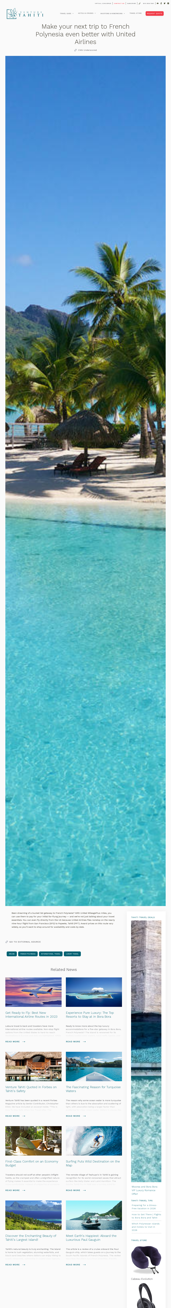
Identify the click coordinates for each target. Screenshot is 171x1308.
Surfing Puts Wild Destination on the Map (93, 1163)
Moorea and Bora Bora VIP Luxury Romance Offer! (144, 1190)
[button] (66, 13)
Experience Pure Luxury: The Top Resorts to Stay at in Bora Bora (90, 1014)
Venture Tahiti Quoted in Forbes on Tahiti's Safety (31, 1089)
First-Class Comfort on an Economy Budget (31, 1163)
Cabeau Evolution (142, 1278)
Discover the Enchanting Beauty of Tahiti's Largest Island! (30, 1238)
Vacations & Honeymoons (111, 13)
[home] (25, 13)
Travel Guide (65, 13)
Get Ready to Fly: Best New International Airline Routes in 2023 (31, 1014)
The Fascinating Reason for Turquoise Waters (93, 1089)
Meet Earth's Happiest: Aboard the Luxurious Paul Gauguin (91, 1238)
